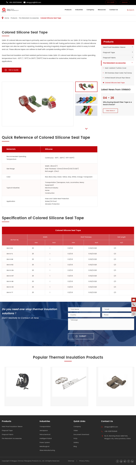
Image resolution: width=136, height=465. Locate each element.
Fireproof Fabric (109, 57)
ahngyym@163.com (33, 2)
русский (110, 2)
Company (90, 10)
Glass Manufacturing (47, 450)
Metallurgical (44, 446)
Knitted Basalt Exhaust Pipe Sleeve (117, 78)
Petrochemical (45, 435)
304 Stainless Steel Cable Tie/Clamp (118, 73)
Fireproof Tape (109, 52)
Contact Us (113, 10)
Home (7, 18)
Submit (82, 336)
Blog (75, 446)
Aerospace (44, 431)
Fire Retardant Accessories (29, 18)
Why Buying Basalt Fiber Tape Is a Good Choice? (117, 103)
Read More (8, 402)
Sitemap (71, 461)
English (125, 2)
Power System (45, 442)
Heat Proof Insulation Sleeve (114, 47)
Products (68, 10)
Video (76, 431)
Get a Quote (13, 70)
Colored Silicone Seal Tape (51, 18)
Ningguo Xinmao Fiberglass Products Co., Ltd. (28, 461)
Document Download (81, 435)
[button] (85, 128)
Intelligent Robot (46, 438)
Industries (79, 10)
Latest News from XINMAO (116, 89)
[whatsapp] (133, 309)
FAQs (75, 438)
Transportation (45, 427)
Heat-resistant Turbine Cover (115, 68)
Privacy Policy (84, 461)
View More (110, 110)
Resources (102, 10)
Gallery (76, 442)
